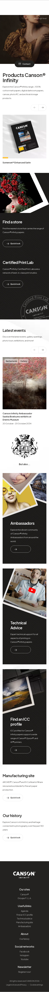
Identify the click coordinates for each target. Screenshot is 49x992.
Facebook (24, 951)
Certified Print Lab (18, 262)
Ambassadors (22, 523)
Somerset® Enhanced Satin (17, 162)
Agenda (24, 911)
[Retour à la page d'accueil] (24, 874)
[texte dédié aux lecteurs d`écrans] (42, 107)
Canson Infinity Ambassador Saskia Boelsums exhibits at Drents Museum (17, 416)
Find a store (12, 221)
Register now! (24, 971)
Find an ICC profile (20, 721)
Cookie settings (36, 985)
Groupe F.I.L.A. (24, 898)
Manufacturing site (18, 775)
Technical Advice (18, 625)
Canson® (24, 894)
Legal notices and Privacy (16, 985)
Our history (12, 815)
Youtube (24, 959)
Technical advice (24, 918)
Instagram (24, 955)
